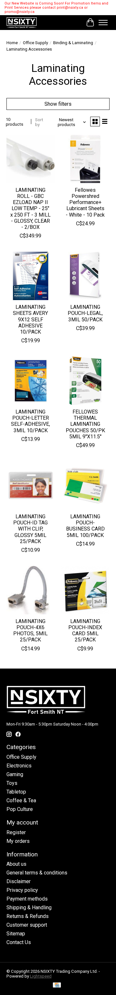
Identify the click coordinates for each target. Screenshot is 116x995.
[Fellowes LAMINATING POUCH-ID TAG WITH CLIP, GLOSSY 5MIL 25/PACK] (30, 485)
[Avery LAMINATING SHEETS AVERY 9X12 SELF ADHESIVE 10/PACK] (30, 276)
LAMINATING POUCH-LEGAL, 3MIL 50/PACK (85, 313)
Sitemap (15, 934)
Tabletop (16, 792)
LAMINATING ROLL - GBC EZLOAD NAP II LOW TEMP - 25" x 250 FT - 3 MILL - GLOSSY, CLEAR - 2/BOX (30, 208)
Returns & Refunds (27, 916)
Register (16, 832)
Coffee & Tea (21, 800)
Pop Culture (19, 809)
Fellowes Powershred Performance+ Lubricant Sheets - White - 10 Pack (85, 202)
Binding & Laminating (73, 42)
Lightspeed (41, 976)
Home (12, 42)
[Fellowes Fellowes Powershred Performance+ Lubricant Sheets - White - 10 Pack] (85, 159)
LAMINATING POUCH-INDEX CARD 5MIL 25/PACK (85, 630)
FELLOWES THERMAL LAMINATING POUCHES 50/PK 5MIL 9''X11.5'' (85, 424)
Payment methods (27, 899)
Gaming (14, 774)
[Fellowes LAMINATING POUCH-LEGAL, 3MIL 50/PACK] (85, 276)
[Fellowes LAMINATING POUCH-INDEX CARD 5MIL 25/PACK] (85, 590)
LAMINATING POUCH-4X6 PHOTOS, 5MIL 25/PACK (30, 630)
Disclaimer (18, 881)
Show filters (58, 104)
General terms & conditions (36, 873)
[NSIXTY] (21, 22)
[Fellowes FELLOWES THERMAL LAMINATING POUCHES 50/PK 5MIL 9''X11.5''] (85, 380)
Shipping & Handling (29, 907)
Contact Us (18, 942)
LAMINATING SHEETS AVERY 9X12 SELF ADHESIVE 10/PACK (30, 319)
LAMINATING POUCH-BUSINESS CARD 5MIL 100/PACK (85, 525)
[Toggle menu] (103, 22)
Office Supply (35, 42)
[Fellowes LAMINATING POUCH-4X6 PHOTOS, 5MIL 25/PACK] (30, 590)
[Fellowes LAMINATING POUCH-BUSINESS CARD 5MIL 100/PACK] (85, 485)
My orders (18, 841)
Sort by (39, 122)
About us (16, 864)
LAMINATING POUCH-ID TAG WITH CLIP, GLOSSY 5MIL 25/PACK (30, 528)
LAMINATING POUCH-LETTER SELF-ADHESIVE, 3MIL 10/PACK (30, 421)
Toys (11, 783)
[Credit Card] (57, 985)
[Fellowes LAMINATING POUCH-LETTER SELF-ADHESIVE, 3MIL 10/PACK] (30, 380)
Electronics (19, 766)
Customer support (26, 925)
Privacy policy (22, 890)
